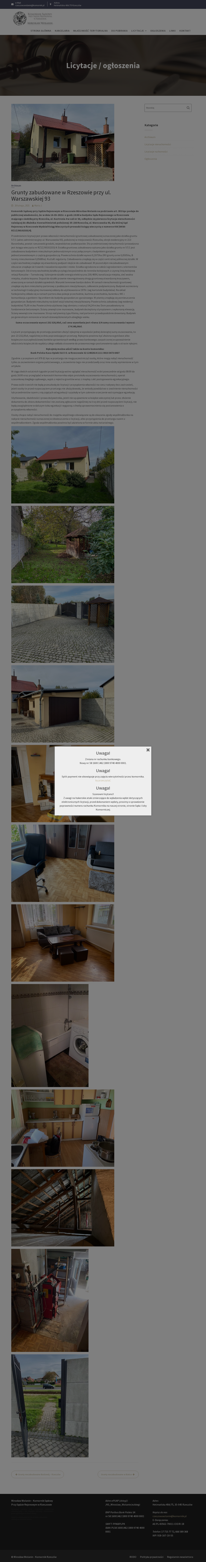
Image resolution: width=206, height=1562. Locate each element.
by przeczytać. (103, 780)
